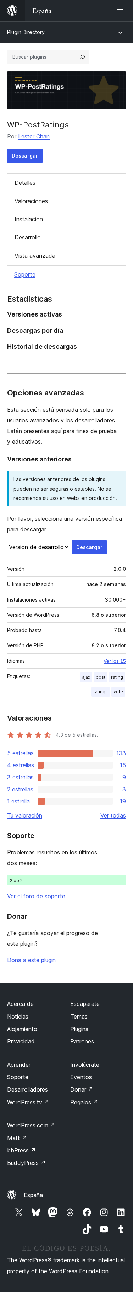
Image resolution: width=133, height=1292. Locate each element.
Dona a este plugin (31, 959)
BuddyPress (26, 1162)
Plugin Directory (26, 32)
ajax (86, 677)
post (100, 677)
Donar (81, 1089)
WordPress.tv (28, 1102)
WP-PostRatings (38, 124)
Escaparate (85, 1003)
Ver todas (113, 815)
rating (117, 677)
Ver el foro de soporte (36, 896)
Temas (79, 1016)
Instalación (29, 219)
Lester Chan (34, 136)
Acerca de (20, 1003)
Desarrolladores (27, 1089)
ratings (100, 691)
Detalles (25, 182)
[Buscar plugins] (82, 57)
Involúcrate (84, 1064)
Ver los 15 (115, 661)
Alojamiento (22, 1028)
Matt (17, 1138)
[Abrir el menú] (121, 10)
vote (118, 691)
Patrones (82, 1041)
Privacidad (21, 1041)
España (33, 1195)
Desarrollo (28, 237)
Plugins (79, 1028)
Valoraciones (31, 201)
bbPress (21, 1150)
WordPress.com (31, 1125)
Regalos (84, 1102)
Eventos (81, 1077)
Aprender (19, 1064)
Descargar (25, 156)
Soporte (24, 274)
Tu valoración (24, 815)
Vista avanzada (35, 255)
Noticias (17, 1016)
